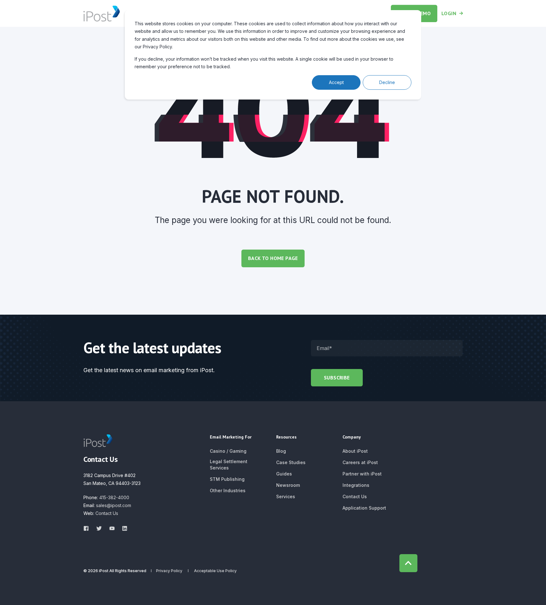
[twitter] (99, 528)
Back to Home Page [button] (273, 258)
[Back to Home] (101, 13)
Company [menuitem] (352, 437)
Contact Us (106, 513)
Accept (336, 82)
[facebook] (88, 528)
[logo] (97, 440)
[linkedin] (122, 528)
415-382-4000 (114, 497)
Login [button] (448, 13)
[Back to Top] (408, 563)
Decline (387, 82)
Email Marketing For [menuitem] (231, 437)
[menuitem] (228, 451)
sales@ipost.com (113, 505)
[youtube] (112, 528)
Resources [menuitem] (286, 437)
